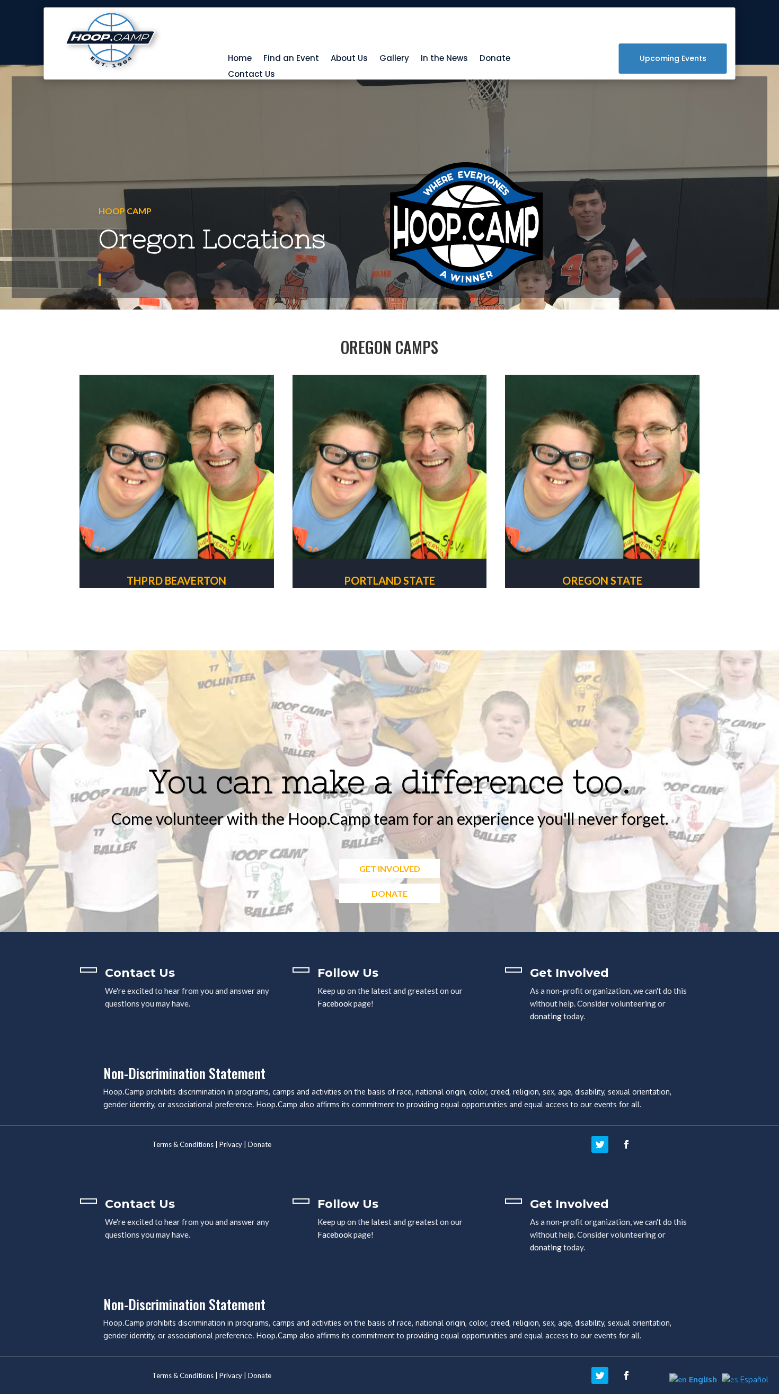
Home (240, 59)
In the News (444, 59)
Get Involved (389, 868)
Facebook (334, 1003)
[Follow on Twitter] (599, 1144)
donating (546, 1016)
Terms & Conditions (183, 1144)
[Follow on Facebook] (626, 1144)
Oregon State (602, 580)
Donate (495, 59)
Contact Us (251, 75)
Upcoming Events (673, 58)
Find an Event (291, 59)
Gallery (394, 59)
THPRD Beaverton (176, 580)
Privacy (230, 1144)
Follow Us (347, 973)
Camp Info (176, 628)
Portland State (389, 580)
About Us (349, 59)
